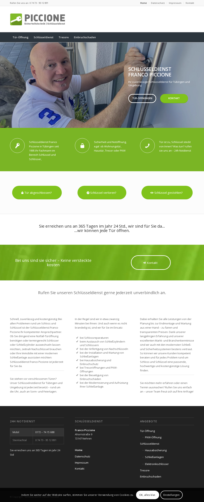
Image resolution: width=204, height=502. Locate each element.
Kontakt (190, 2)
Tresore (145, 470)
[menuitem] (143, 3)
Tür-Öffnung (147, 431)
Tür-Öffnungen (142, 98)
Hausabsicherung (156, 450)
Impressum (175, 2)
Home (143, 2)
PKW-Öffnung (153, 437)
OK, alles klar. (147, 495)
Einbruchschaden (150, 476)
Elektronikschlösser (157, 464)
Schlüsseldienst (149, 443)
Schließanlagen (154, 457)
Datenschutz (158, 2)
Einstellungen (171, 495)
